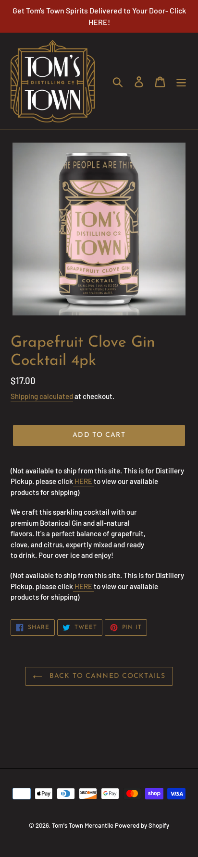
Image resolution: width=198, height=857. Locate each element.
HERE (83, 481)
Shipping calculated (42, 396)
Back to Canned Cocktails (106, 676)
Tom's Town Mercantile (82, 825)
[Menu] (181, 81)
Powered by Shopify (142, 825)
